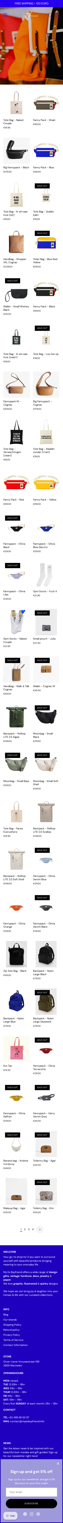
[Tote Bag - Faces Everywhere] (16, 812)
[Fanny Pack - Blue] (46, 151)
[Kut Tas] (16, 1049)
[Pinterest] (38, 1514)
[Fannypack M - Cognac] (16, 384)
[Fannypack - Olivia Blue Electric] (46, 527)
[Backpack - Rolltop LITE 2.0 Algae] (16, 717)
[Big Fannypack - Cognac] (46, 384)
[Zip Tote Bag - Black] (16, 954)
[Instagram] (31, 1514)
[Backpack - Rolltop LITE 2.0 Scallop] (46, 812)
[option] (31, 42)
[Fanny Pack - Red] (16, 483)
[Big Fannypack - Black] (16, 151)
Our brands (10, 1319)
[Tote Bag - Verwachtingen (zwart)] (16, 432)
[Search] (50, 15)
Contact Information (15, 1345)
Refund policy (11, 1330)
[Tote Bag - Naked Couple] (16, 103)
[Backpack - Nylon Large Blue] (16, 1001)
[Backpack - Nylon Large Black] (46, 954)
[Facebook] (25, 1514)
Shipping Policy (12, 1324)
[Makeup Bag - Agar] (16, 1191)
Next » (40, 1229)
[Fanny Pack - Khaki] (46, 103)
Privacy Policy (11, 1335)
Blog (5, 1314)
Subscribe (31, 1503)
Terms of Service (13, 1340)
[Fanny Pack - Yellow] (46, 483)
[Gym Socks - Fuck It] (46, 574)
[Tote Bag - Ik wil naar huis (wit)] (16, 195)
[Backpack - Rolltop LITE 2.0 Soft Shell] (16, 859)
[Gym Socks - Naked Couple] (16, 622)
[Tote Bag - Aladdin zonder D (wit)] (46, 432)
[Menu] (5, 15)
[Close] (58, 1463)
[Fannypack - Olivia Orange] (16, 906)
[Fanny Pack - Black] (46, 290)
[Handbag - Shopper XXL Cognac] (16, 242)
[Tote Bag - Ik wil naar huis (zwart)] (16, 337)
